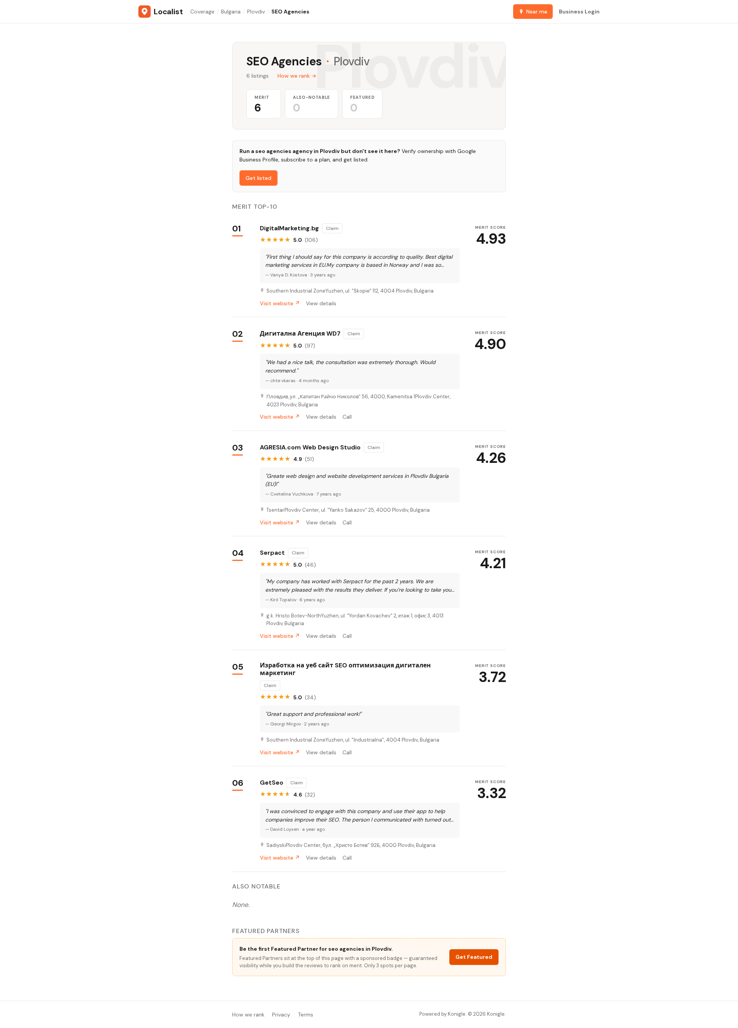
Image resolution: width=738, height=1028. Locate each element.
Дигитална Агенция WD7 (300, 334)
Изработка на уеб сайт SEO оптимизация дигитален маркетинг (345, 669)
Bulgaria (231, 11)
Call (347, 416)
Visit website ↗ (280, 303)
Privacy (281, 1014)
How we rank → (297, 75)
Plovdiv (256, 11)
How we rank (248, 1014)
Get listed (258, 178)
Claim (332, 228)
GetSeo (271, 783)
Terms (305, 1014)
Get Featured (473, 956)
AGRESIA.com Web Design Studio (310, 447)
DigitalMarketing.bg (289, 228)
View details (321, 303)
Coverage (202, 11)
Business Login (579, 11)
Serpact (272, 553)
